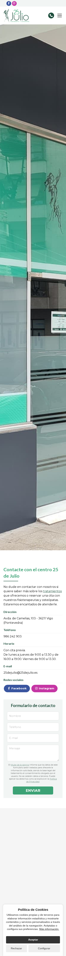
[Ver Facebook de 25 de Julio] (8, 3)
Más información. (49, 929)
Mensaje (14, 748)
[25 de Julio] (16, 15)
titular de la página (20, 765)
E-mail (13, 738)
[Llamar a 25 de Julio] (51, 15)
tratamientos (52, 591)
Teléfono (15, 727)
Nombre (15, 716)
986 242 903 (12, 636)
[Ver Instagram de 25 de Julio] (14, 3)
